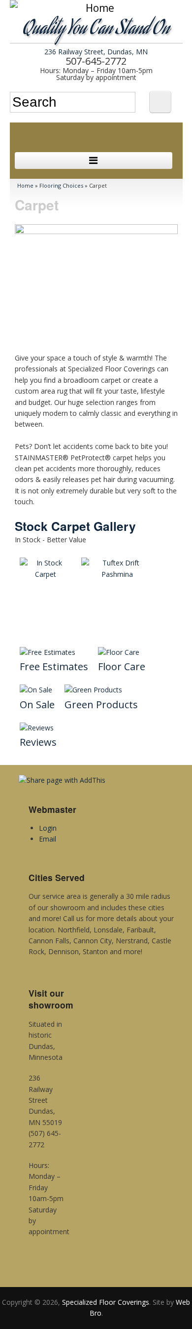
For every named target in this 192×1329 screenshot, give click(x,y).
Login (48, 828)
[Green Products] (93, 690)
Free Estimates (54, 666)
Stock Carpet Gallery (75, 526)
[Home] (96, 8)
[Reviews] (37, 728)
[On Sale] (36, 690)
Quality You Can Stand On (96, 29)
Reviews (38, 742)
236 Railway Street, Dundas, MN (96, 51)
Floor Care (121, 666)
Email (47, 839)
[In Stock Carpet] (45, 574)
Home (25, 185)
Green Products (101, 704)
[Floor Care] (118, 652)
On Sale (37, 704)
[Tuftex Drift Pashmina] (117, 574)
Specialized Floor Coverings (105, 1302)
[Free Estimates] (47, 652)
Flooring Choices (61, 185)
